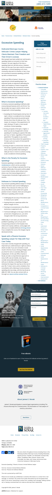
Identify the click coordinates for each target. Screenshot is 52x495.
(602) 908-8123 (9, 447)
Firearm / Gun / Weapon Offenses (44, 151)
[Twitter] (6, 452)
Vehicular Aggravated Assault (46, 133)
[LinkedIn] (9, 452)
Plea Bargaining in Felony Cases (44, 211)
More (48, 8)
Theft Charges (45, 144)
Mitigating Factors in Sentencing (44, 196)
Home (4, 8)
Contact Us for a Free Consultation (8, 311)
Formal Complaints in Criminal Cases (45, 206)
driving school (25, 228)
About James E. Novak (26, 399)
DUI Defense (41, 280)
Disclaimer (17, 435)
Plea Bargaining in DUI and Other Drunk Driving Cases (45, 218)
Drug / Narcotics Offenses (43, 100)
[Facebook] (3, 452)
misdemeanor (6, 165)
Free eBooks (26, 353)
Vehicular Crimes (26, 35)
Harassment (44, 279)
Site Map (32, 435)
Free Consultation (44, 2)
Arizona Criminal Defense (14, 468)
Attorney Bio (15, 8)
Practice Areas (9, 35)
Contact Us (39, 8)
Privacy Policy (25, 435)
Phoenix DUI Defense (12, 469)
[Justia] (12, 452)
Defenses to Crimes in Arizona (44, 94)
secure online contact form (18, 274)
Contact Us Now (42, 78)
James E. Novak (16, 487)
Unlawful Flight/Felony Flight (46, 124)
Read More (26, 417)
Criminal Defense (27, 8)
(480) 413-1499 (43, 4)
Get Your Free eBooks (26, 369)
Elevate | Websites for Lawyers (12, 491)
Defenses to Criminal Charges (44, 268)
